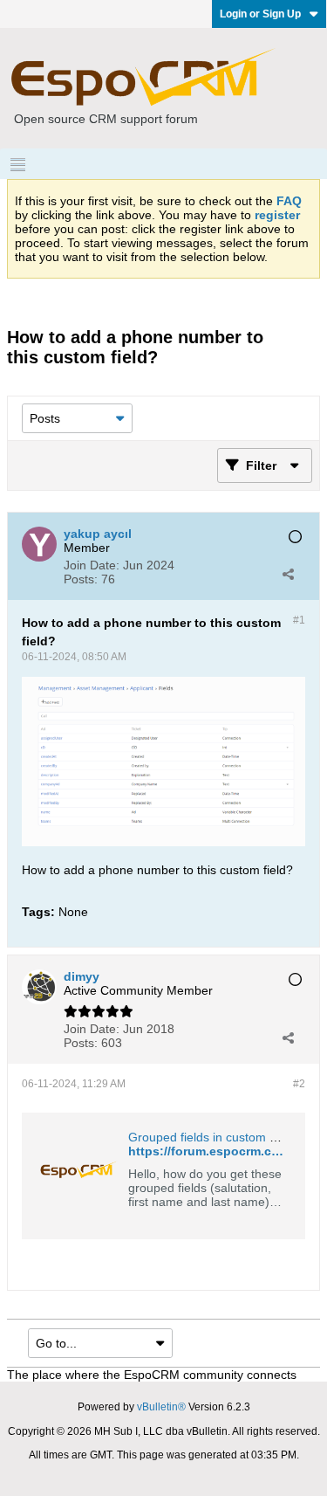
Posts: (81, 579)
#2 (299, 1084)
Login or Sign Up (260, 14)
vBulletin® (161, 1407)
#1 (299, 620)
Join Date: (91, 565)
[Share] (287, 574)
